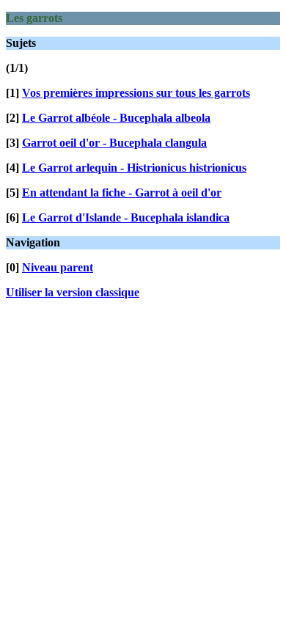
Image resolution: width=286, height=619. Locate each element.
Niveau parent (57, 267)
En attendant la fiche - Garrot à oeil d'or (121, 192)
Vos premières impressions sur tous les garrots (136, 93)
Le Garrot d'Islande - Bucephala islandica (126, 217)
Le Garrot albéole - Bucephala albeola (116, 117)
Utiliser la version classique (72, 292)
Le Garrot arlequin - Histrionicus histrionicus (134, 167)
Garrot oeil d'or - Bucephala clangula (114, 142)
